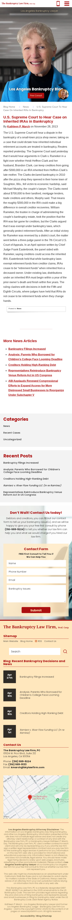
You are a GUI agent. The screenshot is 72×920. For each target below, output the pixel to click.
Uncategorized (12, 439)
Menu (66, 3)
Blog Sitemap (44, 915)
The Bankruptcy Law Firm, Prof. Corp (18, 3)
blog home (9, 106)
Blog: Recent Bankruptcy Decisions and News (34, 662)
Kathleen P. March (18, 126)
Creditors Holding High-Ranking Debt (32, 364)
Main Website (10, 641)
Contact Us (50, 641)
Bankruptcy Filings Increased (27, 348)
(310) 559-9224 (58, 3)
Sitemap (10, 636)
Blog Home (26, 641)
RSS (40, 641)
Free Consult (36, 95)
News (26, 106)
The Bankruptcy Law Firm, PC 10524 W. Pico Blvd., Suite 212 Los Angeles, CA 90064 (36, 797)
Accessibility (27, 915)
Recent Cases (11, 432)
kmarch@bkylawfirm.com (27, 767)
